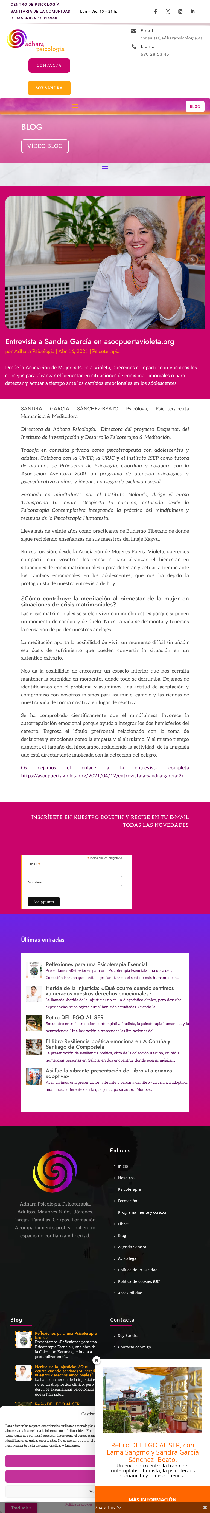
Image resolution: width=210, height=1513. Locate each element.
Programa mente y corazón (143, 1212)
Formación (127, 1201)
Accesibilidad (130, 1293)
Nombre (35, 882)
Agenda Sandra (132, 1247)
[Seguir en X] (169, 11)
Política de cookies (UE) (139, 1281)
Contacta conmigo (134, 1347)
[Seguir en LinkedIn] (193, 11)
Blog (122, 1235)
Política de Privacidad (138, 1270)
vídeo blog (45, 146)
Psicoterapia (105, 351)
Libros (123, 1224)
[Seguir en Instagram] (181, 11)
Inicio (123, 1166)
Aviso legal (128, 1258)
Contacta (49, 65)
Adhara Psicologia (34, 351)
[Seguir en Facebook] (156, 11)
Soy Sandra (49, 88)
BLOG (195, 106)
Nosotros (126, 1178)
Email (34, 864)
